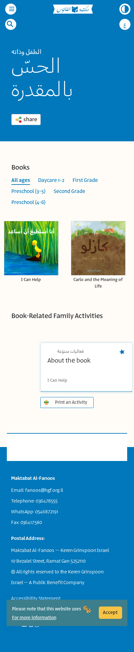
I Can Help (31, 280)
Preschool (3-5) (28, 191)
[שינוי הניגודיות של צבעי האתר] (125, 9)
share (30, 119)
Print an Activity (71, 402)
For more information (34, 618)
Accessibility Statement (35, 598)
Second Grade (69, 191)
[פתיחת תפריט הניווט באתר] (11, 9)
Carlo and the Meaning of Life (98, 283)
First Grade (85, 180)
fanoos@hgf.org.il (44, 490)
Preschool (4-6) (28, 202)
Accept (110, 612)
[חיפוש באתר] (10, 24)
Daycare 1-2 (51, 180)
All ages (20, 180)
